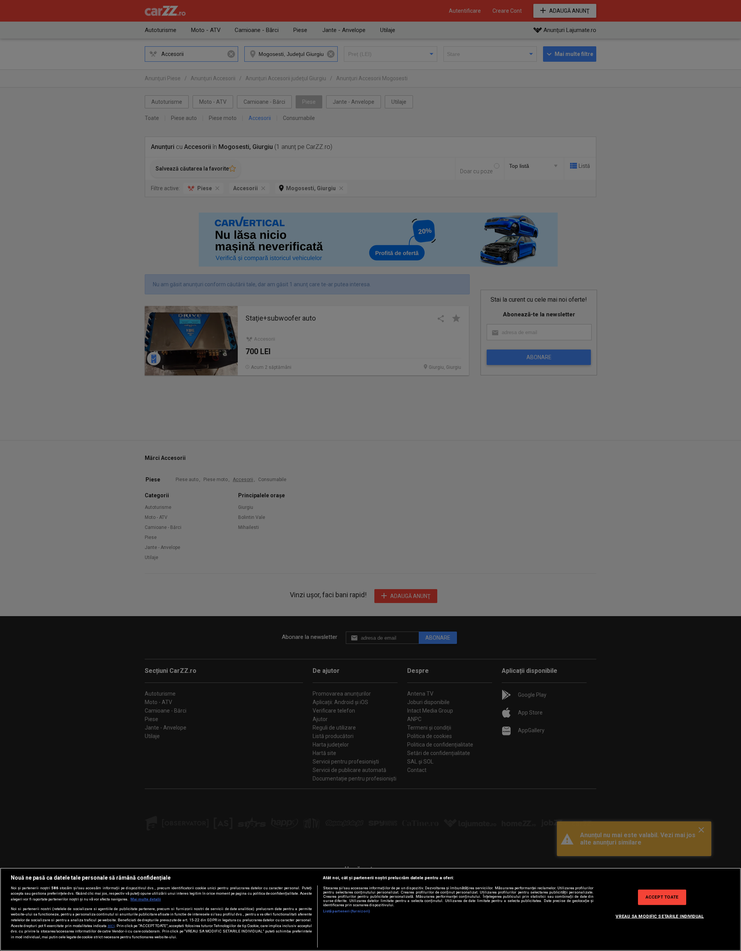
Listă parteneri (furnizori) (346, 911)
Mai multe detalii (145, 899)
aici (111, 925)
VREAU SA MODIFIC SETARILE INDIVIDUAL (660, 916)
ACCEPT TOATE (662, 897)
